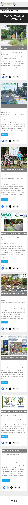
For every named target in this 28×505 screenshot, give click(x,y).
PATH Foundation (7, 243)
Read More (4, 134)
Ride (2, 304)
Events (3, 54)
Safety (10, 58)
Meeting (17, 242)
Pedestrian (6, 58)
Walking (18, 180)
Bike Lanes (4, 56)
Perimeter (22, 302)
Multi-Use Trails (18, 56)
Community (4, 114)
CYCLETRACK (7, 459)
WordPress (22, 498)
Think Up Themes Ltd (11, 498)
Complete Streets (11, 56)
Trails (19, 114)
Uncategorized (5, 112)
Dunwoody (20, 178)
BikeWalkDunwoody (16, 52)
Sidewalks (14, 58)
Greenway (11, 364)
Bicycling (4, 178)
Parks (15, 419)
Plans (7, 54)
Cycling (16, 178)
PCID (18, 459)
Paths (2, 58)
